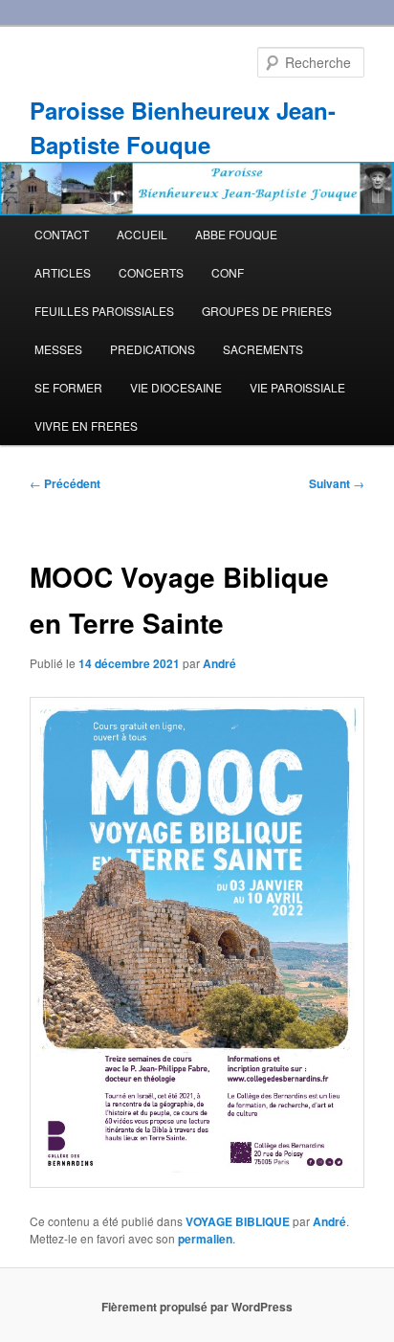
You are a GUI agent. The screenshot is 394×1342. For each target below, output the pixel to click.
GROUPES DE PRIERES (267, 310)
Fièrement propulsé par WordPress (197, 1306)
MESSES (58, 349)
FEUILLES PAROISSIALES (104, 310)
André (219, 663)
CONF (227, 272)
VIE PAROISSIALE (297, 387)
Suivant (336, 483)
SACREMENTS (263, 349)
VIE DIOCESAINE (176, 387)
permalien (205, 1238)
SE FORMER (68, 387)
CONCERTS (151, 272)
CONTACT (61, 234)
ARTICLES (62, 272)
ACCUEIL (142, 234)
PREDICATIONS (152, 349)
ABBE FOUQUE (236, 234)
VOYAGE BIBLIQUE (238, 1221)
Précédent (65, 483)
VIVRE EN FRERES (86, 425)
